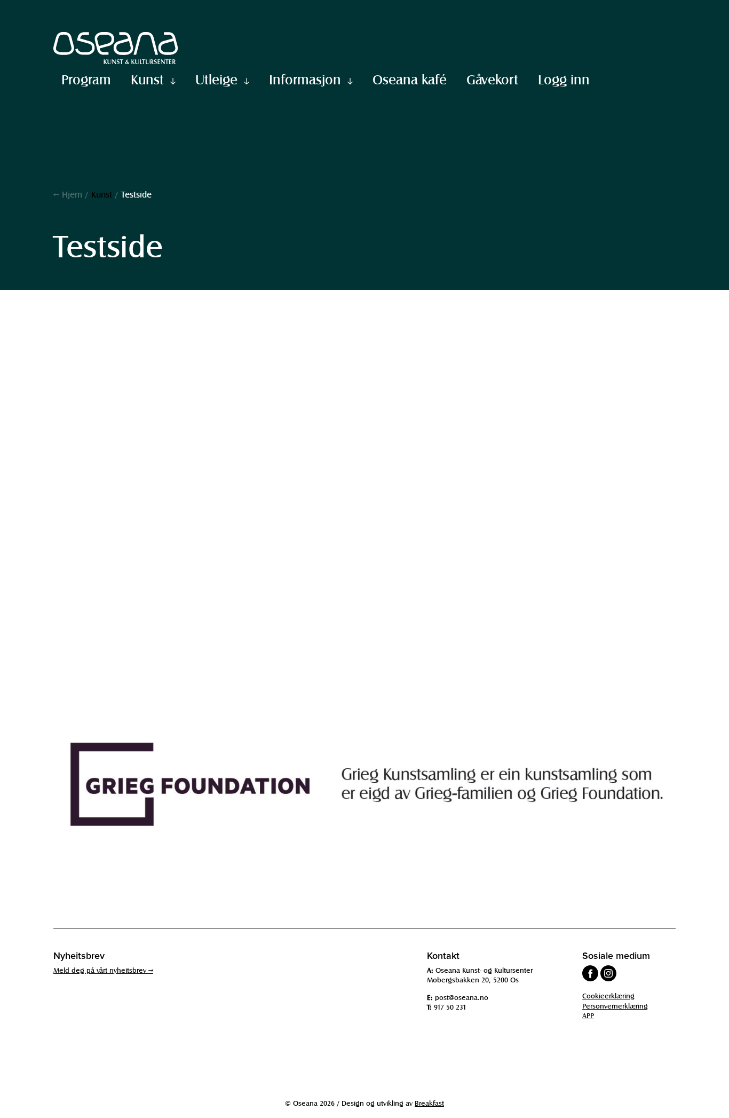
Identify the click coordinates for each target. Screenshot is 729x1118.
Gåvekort (492, 79)
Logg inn (564, 79)
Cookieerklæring (608, 995)
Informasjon (305, 79)
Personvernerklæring (615, 1005)
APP (588, 1015)
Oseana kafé (410, 79)
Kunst (147, 79)
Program (86, 79)
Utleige (216, 79)
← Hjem (67, 193)
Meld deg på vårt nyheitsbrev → (103, 969)
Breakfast (429, 1102)
